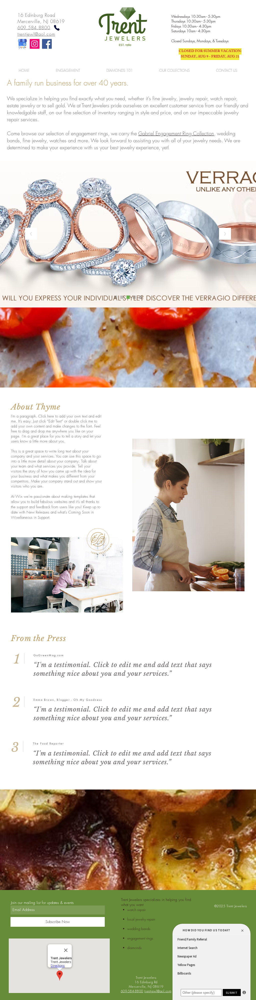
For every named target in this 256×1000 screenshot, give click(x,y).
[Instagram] (35, 44)
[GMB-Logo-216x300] (22, 44)
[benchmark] (122, 297)
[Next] (225, 234)
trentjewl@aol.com (36, 34)
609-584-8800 (132, 991)
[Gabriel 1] (115, 297)
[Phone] (57, 27)
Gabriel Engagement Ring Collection (176, 133)
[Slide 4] (140, 297)
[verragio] (128, 297)
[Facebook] (47, 44)
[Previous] (31, 234)
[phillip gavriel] (134, 297)
